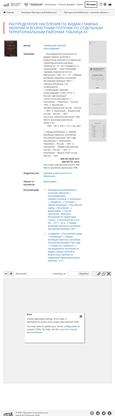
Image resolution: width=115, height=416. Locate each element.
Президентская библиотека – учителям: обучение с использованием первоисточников (63, 194)
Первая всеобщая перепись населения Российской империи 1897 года (64, 239)
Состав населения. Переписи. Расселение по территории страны (62, 215)
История (69, 201)
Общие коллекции (57, 204)
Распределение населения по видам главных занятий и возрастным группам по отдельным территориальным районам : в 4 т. (63, 254)
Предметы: (56, 201)
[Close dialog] (81, 316)
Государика (54, 233)
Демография (50, 181)
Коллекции (50, 4)
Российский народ (72, 233)
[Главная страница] (13, 4)
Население (63, 207)
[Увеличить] (11, 273)
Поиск (80, 4)
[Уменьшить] (6, 273)
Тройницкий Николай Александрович (55, 47)
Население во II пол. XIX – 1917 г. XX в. (64, 221)
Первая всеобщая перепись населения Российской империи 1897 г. (64, 225)
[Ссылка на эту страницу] (99, 273)
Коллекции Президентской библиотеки (38, 12)
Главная (10, 12)
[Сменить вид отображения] (94, 273)
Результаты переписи (62, 245)
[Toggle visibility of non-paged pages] (103, 273)
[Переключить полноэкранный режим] (108, 273)
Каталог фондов (66, 4)
